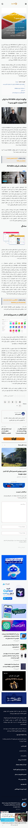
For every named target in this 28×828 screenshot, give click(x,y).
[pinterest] (12, 402)
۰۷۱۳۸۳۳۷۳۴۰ (22, 751)
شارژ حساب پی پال (22, 760)
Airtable (8, 128)
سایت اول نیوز (10, 390)
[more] (17, 405)
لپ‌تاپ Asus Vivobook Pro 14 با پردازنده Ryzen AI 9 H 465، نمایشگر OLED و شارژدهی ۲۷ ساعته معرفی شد (10, 636)
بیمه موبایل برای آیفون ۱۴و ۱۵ (19, 769)
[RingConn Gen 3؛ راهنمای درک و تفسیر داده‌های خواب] (23, 647)
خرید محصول (7, 820)
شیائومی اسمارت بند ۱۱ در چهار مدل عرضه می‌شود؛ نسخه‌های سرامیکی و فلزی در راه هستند (11, 656)
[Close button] (27, 812)
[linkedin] (5, 402)
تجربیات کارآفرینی (23, 468)
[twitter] (16, 402)
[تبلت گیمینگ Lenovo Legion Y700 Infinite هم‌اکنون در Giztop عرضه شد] (23, 666)
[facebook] (19, 402)
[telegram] (8, 402)
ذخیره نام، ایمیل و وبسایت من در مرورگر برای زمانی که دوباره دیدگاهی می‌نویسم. (15, 541)
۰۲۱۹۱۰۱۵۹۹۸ (23, 756)
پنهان (17, 82)
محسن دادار (20, 22)
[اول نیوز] (14, 4)
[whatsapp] (19, 405)
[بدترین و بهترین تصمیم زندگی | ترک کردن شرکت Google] (14, 457)
